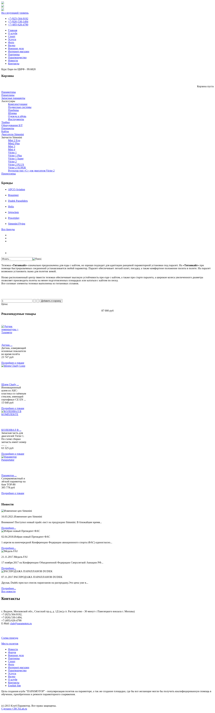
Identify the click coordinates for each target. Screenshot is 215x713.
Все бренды (8, 229)
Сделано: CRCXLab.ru (14, 708)
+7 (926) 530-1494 (18, 21)
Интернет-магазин (18, 51)
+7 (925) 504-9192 (18, 18)
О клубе (12, 33)
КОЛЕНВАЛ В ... (11, 430)
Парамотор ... (9, 475)
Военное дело (16, 48)
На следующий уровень (15, 12)
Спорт (11, 36)
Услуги (12, 39)
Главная (12, 30)
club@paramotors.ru (21, 623)
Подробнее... (8, 528)
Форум (12, 652)
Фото (11, 42)
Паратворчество (17, 57)
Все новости (8, 591)
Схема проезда (9, 637)
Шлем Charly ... (10, 384)
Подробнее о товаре (12, 362)
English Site (14, 685)
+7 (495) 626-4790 (18, 24)
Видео (11, 45)
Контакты (13, 63)
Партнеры (14, 54)
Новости (13, 60)
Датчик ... (6, 345)
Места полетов (9, 643)
